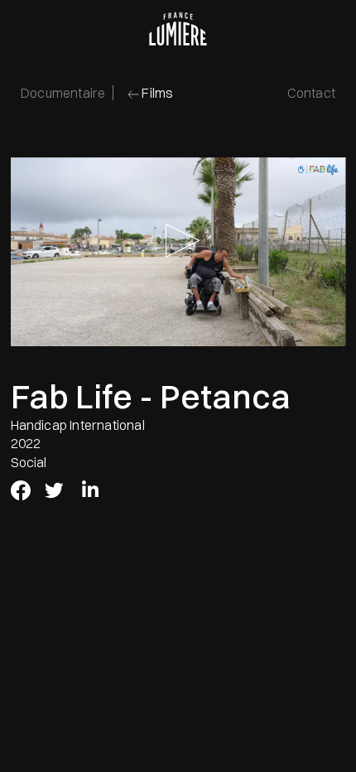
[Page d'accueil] (177, 29)
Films (157, 92)
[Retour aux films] (132, 96)
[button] (178, 251)
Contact (311, 92)
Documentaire (63, 92)
